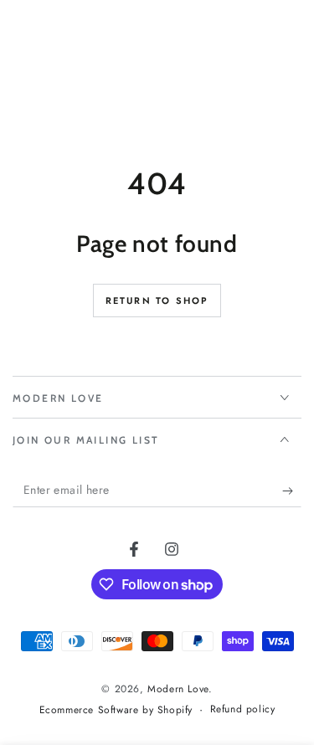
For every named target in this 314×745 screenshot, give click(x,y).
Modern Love (177, 688)
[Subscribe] (291, 490)
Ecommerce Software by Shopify (116, 710)
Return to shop (157, 300)
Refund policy (242, 709)
